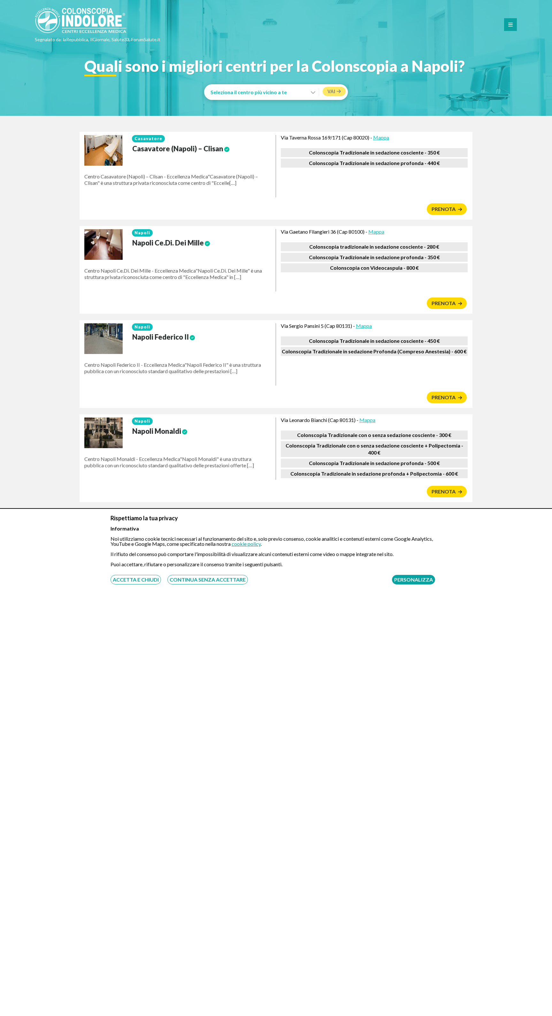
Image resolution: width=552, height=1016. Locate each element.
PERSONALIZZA (413, 579)
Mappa (381, 137)
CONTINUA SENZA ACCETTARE (208, 579)
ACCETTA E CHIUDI (136, 579)
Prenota (444, 209)
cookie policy (246, 544)
